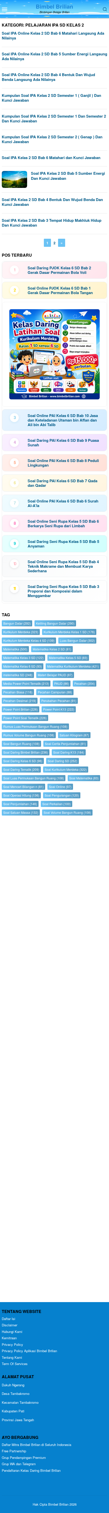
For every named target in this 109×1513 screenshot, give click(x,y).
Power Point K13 (58, 709)
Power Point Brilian (20, 709)
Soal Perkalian (56, 804)
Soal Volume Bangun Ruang (67, 812)
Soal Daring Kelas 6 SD (22, 761)
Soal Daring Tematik (21, 769)
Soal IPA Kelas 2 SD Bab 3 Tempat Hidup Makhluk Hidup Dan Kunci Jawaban (51, 222)
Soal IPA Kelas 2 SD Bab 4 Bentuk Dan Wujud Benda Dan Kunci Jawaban (52, 202)
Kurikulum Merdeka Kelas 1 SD (69, 632)
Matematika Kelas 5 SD (68, 657)
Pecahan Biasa (17, 692)
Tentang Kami (12, 1357)
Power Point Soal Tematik (25, 718)
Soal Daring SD (62, 761)
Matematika (15, 649)
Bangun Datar (17, 623)
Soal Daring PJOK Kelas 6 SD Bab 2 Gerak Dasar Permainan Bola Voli (59, 270)
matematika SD (17, 675)
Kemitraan (9, 1337)
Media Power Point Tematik (26, 683)
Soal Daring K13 (68, 752)
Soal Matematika (84, 778)
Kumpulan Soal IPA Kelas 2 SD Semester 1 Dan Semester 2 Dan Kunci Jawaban (54, 118)
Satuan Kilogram (74, 735)
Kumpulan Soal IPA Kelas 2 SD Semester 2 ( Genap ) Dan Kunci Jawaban (52, 139)
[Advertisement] (54, 1060)
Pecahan (84, 683)
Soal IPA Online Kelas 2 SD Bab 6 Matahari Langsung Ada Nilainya (53, 35)
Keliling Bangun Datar (55, 623)
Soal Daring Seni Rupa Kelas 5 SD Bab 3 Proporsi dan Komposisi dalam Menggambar (63, 591)
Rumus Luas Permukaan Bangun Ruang (35, 726)
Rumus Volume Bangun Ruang (28, 735)
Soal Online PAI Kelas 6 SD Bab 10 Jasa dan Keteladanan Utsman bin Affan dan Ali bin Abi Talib (63, 420)
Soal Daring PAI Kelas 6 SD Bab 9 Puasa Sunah (63, 442)
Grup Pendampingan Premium (24, 1457)
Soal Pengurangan (62, 795)
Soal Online (60, 786)
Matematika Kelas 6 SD (22, 666)
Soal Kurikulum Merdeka (66, 769)
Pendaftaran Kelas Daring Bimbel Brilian (31, 1470)
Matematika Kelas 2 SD (52, 649)
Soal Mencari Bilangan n (23, 786)
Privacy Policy (12, 1344)
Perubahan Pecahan (58, 700)
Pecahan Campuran (55, 692)
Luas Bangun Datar (77, 640)
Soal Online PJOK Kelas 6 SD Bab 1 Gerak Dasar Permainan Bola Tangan (60, 290)
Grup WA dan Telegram (19, 1463)
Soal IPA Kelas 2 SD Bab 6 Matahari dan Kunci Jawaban (51, 157)
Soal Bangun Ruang (21, 743)
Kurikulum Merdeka (20, 632)
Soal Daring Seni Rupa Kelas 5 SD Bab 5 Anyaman (63, 543)
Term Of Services (15, 1363)
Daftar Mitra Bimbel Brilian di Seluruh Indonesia (36, 1444)
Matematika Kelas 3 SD (23, 657)
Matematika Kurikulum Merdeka (73, 666)
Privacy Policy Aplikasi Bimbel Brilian (29, 1350)
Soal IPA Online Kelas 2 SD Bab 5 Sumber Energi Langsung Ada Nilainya (54, 56)
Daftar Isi (8, 1318)
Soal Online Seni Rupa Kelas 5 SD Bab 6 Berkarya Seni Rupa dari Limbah (63, 523)
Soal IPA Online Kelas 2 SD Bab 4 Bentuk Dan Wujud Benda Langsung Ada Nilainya (48, 77)
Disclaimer (9, 1325)
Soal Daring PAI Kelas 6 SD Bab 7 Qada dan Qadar (62, 483)
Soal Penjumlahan (20, 804)
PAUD (61, 683)
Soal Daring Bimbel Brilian (25, 752)
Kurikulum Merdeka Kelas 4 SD (29, 640)
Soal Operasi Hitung (21, 795)
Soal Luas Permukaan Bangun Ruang (33, 778)
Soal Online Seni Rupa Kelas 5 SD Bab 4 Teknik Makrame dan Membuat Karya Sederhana (63, 566)
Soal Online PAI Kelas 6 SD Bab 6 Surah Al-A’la (63, 503)
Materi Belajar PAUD (55, 675)
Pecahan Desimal (19, 700)
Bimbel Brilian (54, 6)
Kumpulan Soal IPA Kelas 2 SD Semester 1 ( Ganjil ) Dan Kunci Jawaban (51, 98)
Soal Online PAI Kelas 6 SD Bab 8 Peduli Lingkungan (63, 462)
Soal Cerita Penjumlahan (65, 743)
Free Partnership (14, 1451)
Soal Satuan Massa (20, 812)
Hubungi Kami (12, 1331)
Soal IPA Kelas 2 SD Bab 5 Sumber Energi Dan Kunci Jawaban (68, 175)
